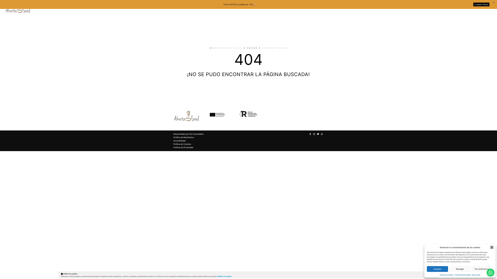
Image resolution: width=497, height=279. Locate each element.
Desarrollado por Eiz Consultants (188, 134)
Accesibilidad (179, 141)
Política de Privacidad (463, 275)
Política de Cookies (182, 144)
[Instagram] (314, 134)
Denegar (460, 269)
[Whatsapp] (322, 134)
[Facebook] (310, 134)
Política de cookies (447, 275)
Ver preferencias (482, 269)
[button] (492, 247)
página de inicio (230, 48)
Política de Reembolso (183, 137)
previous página (274, 48)
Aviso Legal (476, 275)
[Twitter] (318, 134)
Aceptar (437, 269)
